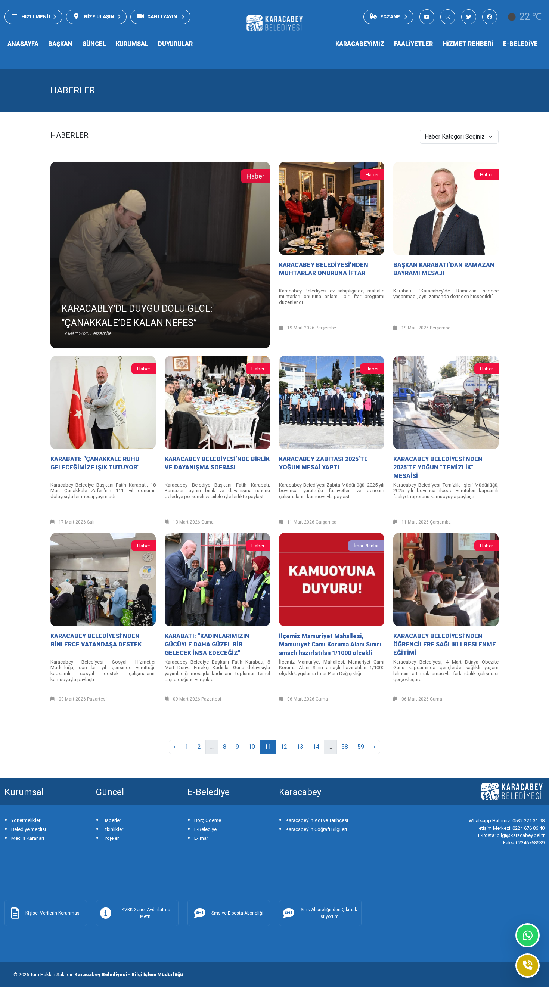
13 (300, 746)
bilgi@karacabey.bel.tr (511, 835)
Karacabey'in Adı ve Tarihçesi (317, 820)
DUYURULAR (175, 43)
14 (316, 746)
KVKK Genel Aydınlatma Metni (146, 913)
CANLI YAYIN (162, 16)
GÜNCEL (94, 43)
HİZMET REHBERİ (468, 43)
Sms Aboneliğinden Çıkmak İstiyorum (329, 913)
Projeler (111, 838)
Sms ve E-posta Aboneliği (237, 913)
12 (283, 746)
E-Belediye (205, 829)
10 (251, 746)
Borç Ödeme (207, 820)
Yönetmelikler (25, 820)
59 (360, 746)
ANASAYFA (22, 43)
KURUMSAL (132, 43)
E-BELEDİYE (520, 43)
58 (344, 746)
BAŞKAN (60, 43)
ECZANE (390, 16)
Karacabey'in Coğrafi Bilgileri (316, 829)
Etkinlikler (113, 829)
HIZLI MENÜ (35, 16)
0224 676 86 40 (510, 828)
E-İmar (201, 838)
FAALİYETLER (413, 43)
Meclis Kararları (27, 838)
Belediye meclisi (28, 829)
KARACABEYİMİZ (359, 43)
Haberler (112, 820)
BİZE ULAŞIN (98, 16)
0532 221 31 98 (507, 820)
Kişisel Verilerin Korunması (53, 913)
